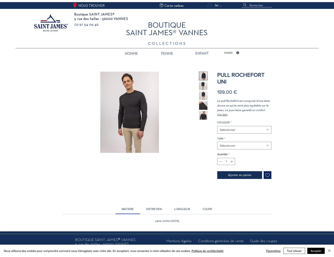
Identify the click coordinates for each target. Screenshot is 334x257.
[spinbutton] (226, 161)
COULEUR (224, 122)
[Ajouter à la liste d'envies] (267, 175)
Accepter (316, 251)
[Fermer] (329, 251)
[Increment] (232, 161)
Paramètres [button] (273, 251)
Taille (221, 138)
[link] (128, 209)
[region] (131, 54)
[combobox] (244, 130)
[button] (231, 52)
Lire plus (222, 114)
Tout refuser (294, 251)
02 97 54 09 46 (86, 24)
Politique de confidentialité (207, 251)
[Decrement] (220, 161)
